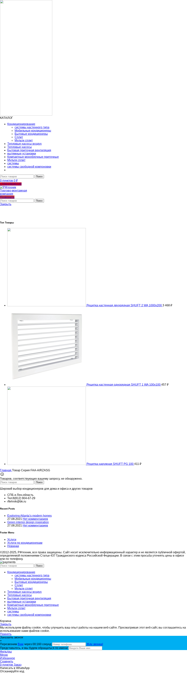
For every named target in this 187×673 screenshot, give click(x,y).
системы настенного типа (32, 127)
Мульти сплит (24, 140)
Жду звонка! (95, 644)
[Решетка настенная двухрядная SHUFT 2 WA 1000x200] (47, 305)
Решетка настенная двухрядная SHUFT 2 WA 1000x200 (125, 305)
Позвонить (7, 197)
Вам (20, 644)
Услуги (11, 539)
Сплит (19, 137)
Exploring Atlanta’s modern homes (29, 515)
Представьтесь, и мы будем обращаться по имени (34, 647)
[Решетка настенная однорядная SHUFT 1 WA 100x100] (47, 384)
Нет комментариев (35, 518)
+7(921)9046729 (11, 184)
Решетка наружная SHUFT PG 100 (110, 463)
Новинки (13, 546)
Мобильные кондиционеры (33, 130)
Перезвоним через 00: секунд (26, 644)
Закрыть (5, 204)
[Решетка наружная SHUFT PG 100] (47, 463)
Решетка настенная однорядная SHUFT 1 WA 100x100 (124, 384)
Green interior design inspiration (28, 522)
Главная (6, 470)
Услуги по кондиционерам (24, 542)
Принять (6, 634)
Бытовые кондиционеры (31, 133)
